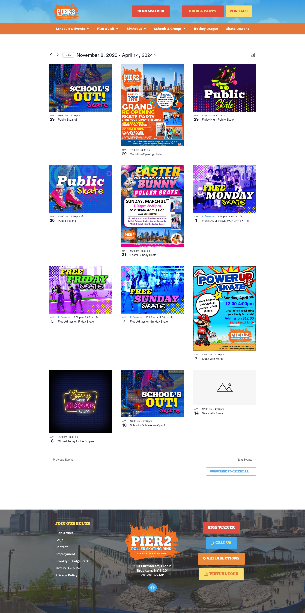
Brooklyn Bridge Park (72, 561)
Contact (61, 547)
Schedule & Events (70, 28)
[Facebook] (152, 587)
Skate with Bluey (212, 413)
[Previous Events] (51, 55)
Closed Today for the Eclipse (76, 441)
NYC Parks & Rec (68, 568)
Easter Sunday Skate (143, 255)
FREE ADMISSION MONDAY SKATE (225, 221)
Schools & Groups (168, 28)
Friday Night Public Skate (218, 119)
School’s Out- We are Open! (147, 425)
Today (68, 54)
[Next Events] (58, 55)
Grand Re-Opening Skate (146, 154)
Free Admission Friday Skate (76, 321)
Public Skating (67, 221)
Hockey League (206, 28)
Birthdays (134, 28)
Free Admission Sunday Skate (149, 321)
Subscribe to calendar (229, 472)
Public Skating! (67, 119)
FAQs (59, 540)
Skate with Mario (212, 359)
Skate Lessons (237, 28)
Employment (65, 554)
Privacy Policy (66, 575)
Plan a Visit (105, 28)
